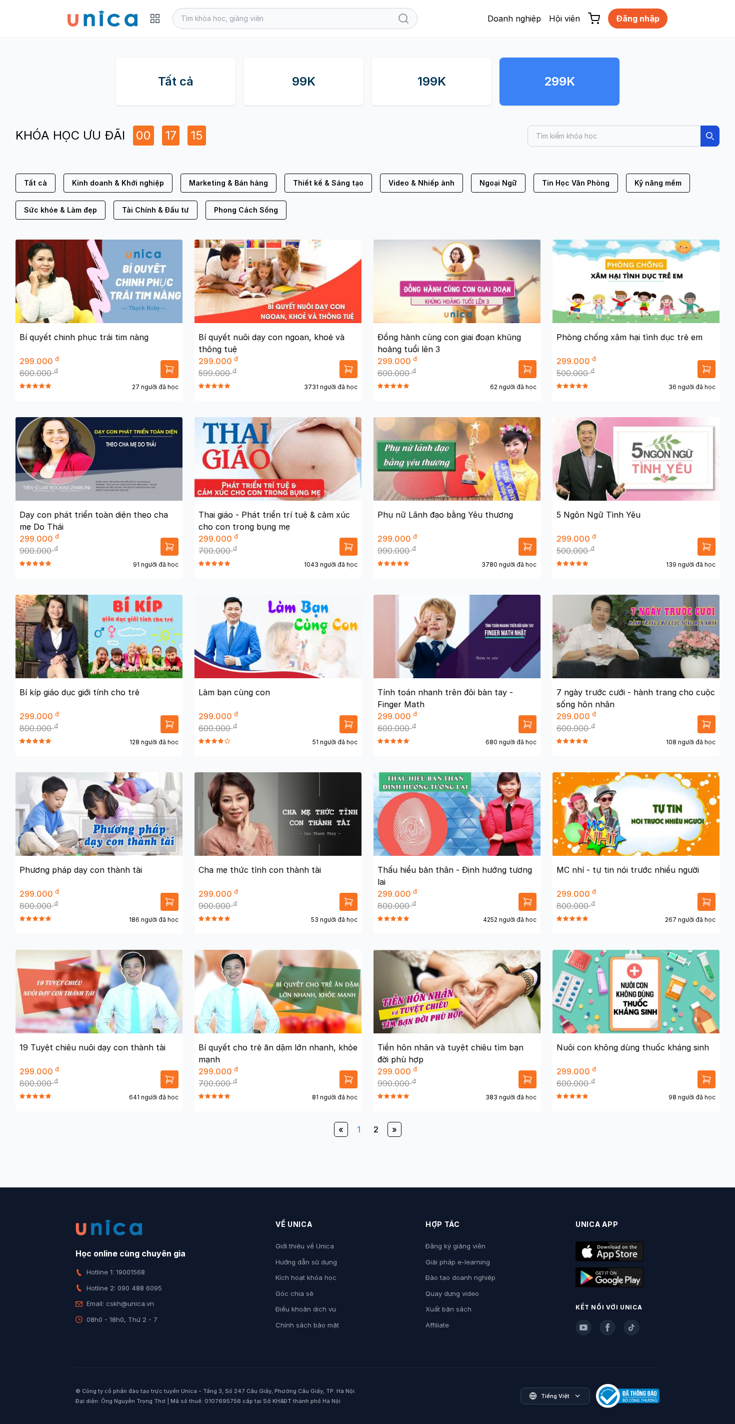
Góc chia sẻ (295, 1293)
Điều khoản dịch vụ (306, 1309)
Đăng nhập (638, 19)
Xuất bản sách (449, 1309)
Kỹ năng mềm (658, 183)
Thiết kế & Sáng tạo (328, 183)
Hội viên (564, 19)
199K (432, 81)
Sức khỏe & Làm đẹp (60, 210)
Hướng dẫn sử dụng (306, 1262)
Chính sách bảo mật (307, 1325)
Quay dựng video (452, 1293)
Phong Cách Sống (246, 210)
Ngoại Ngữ (498, 183)
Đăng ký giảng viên (456, 1246)
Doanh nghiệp (514, 19)
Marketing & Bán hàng (228, 183)
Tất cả (176, 81)
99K (304, 81)
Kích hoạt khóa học (306, 1277)
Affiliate (437, 1325)
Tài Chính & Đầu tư (155, 210)
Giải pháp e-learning (458, 1262)
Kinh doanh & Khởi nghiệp (118, 183)
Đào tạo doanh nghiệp (461, 1277)
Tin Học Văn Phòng (576, 183)
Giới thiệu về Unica (305, 1246)
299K (559, 81)
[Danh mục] (155, 18)
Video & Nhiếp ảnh (421, 183)
